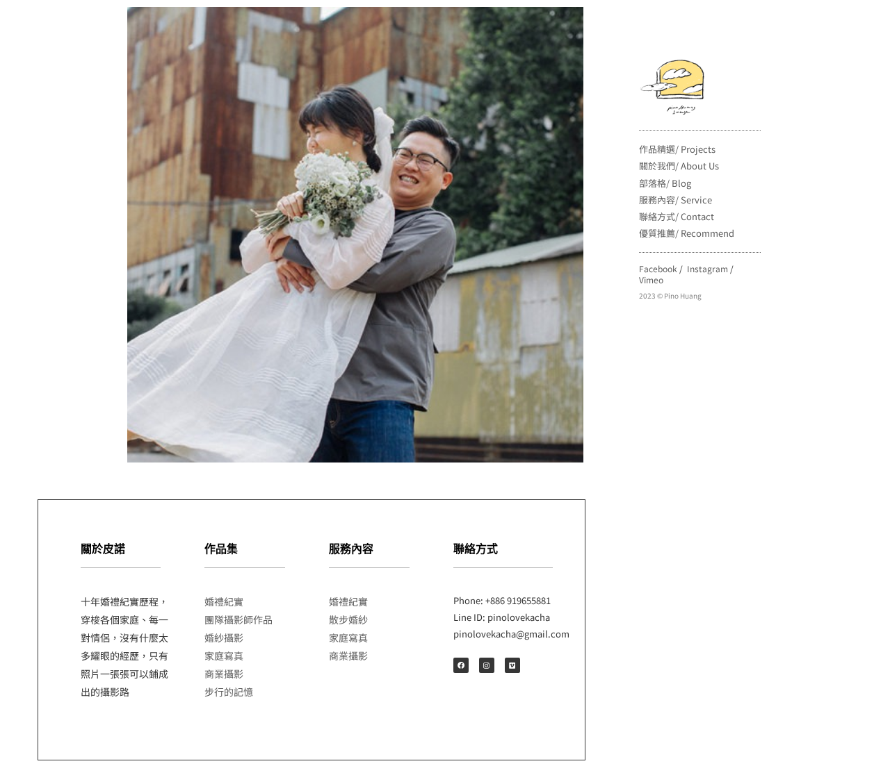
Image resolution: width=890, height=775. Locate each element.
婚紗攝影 (223, 637)
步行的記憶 (228, 692)
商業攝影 (223, 674)
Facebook (658, 268)
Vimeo (651, 279)
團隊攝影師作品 (238, 619)
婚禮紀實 (223, 601)
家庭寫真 (223, 655)
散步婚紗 (348, 619)
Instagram (707, 268)
